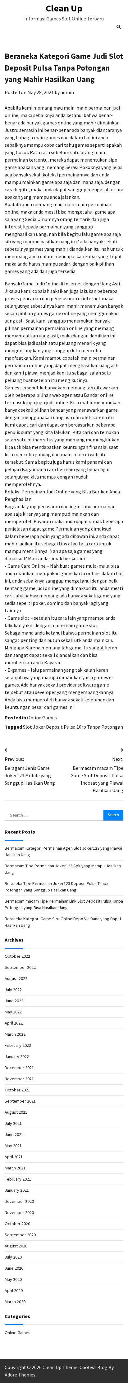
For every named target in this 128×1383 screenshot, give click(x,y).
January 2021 (17, 1190)
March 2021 (15, 1168)
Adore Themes (20, 1375)
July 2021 (13, 1123)
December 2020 (19, 1201)
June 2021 (14, 1134)
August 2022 (16, 978)
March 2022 (15, 1034)
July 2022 (13, 989)
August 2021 (16, 1112)
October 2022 (17, 956)
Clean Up (64, 8)
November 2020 (19, 1212)
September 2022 (20, 967)
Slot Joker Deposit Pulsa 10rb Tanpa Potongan (73, 727)
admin (67, 92)
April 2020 (14, 1290)
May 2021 (13, 1145)
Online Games (42, 717)
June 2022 (14, 1001)
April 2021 (14, 1157)
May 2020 (13, 1279)
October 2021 (17, 1090)
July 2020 (13, 1257)
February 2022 (18, 1045)
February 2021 (18, 1179)
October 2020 (17, 1223)
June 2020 (14, 1268)
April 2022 (14, 1023)
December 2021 (19, 1067)
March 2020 (15, 1301)
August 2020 (16, 1246)
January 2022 (17, 1056)
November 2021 (19, 1079)
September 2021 (20, 1101)
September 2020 (20, 1235)
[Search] (118, 27)
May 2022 (13, 1012)
